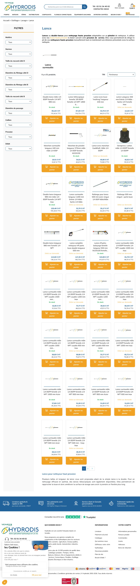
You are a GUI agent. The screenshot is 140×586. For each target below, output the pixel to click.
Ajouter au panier (54, 119)
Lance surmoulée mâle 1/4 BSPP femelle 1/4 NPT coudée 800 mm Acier (100, 344)
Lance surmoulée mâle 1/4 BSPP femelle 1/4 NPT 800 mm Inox (76, 391)
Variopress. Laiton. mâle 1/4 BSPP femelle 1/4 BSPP (124, 148)
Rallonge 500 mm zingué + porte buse (125, 195)
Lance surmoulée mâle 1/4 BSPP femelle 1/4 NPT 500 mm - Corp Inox (76, 442)
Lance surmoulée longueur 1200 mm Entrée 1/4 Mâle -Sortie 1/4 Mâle (76, 198)
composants (46, 14)
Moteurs (15, 14)
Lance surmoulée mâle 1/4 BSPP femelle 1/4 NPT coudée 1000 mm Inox (125, 295)
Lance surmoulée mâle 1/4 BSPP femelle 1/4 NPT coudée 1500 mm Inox (125, 247)
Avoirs (120, 541)
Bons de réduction (124, 548)
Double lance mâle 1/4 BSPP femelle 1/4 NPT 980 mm (52, 99)
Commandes (122, 538)
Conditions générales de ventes (69, 573)
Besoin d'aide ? (116, 14)
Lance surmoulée (48, 66)
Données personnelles (49, 573)
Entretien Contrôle (101, 14)
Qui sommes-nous (101, 541)
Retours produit (123, 535)
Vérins (23, 14)
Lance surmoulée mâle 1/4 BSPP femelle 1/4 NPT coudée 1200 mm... (100, 295)
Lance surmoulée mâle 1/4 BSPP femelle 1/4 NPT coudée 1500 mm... (52, 295)
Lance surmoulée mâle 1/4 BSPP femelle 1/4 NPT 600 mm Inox (125, 391)
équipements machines (82, 14)
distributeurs (34, 14)
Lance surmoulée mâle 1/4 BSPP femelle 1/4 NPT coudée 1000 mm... (52, 344)
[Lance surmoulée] (50, 55)
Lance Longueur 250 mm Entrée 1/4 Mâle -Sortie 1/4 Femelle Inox (124, 100)
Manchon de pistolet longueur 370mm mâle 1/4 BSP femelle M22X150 (76, 149)
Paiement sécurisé (101, 535)
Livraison (98, 531)
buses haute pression (58, 38)
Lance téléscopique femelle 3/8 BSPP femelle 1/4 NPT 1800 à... (76, 100)
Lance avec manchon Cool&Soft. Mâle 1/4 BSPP (100, 148)
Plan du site (99, 554)
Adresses (121, 544)
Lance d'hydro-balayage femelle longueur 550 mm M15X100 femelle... (100, 247)
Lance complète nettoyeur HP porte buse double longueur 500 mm (76, 247)
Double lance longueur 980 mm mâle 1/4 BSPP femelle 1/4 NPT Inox (52, 198)
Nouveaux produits (101, 551)
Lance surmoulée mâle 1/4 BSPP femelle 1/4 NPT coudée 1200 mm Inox (76, 295)
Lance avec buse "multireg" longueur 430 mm (100, 99)
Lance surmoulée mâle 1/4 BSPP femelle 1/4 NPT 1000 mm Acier (52, 391)
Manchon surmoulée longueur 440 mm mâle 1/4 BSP (52, 148)
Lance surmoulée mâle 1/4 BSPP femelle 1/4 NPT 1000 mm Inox (125, 343)
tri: (103, 74)
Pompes (6, 14)
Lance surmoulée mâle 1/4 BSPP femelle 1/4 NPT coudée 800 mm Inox (76, 344)
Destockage (130, 14)
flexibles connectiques (63, 14)
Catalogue (98, 538)
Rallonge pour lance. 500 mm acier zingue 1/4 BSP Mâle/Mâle (100, 196)
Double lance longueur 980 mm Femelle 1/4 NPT (52, 245)
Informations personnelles (127, 531)
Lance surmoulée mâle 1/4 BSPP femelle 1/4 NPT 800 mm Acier (100, 391)
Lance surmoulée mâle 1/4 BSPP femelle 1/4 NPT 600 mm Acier (52, 440)
